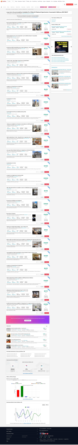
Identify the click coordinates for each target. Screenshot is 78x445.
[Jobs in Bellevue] (62, 47)
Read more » (62, 73)
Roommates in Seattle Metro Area (23, 9)
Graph (44, 404)
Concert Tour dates (25, 435)
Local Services (40, 1)
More (63, 1)
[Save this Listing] (37, 32)
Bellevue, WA (24, 13)
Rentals (24, 1)
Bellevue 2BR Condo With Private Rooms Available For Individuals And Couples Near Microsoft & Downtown (23, 239)
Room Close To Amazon (10, 213)
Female (18, 27)
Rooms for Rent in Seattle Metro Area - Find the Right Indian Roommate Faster (62, 76)
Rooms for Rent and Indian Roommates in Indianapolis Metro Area (62, 83)
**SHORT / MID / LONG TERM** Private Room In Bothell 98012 (17, 60)
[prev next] (61, 47)
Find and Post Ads (9, 429)
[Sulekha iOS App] (41, 437)
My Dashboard (36, 17)
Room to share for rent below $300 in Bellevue (58, 57)
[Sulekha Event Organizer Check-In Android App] (48, 437)
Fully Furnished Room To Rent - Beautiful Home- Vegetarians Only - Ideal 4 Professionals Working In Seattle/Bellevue (23, 137)
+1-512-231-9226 (48, 428)
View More (42, 32)
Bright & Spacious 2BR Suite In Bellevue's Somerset (59, 26)
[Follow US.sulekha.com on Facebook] (40, 433)
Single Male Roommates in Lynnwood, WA (12, 356)
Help (7, 441)
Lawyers (44, 1)
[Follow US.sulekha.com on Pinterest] (47, 433)
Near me (4, 7)
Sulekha (3, 1)
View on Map (32, 13)
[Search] (13, 1)
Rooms (8, 7)
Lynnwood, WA (15, 176)
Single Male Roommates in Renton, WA (39, 355)
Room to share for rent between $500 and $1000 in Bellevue (60, 60)
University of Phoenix (26, 329)
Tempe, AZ (16, 329)
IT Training (27, 1)
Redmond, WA (23, 48)
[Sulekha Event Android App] (44, 437)
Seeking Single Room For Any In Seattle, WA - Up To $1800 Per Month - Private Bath (21, 35)
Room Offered (9, 27)
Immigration (48, 1)
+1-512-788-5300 (43, 428)
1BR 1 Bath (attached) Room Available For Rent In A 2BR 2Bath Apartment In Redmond (22, 187)
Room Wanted (9, 40)
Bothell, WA (19, 74)
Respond (46, 32)
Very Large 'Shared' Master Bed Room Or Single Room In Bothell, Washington (20, 150)
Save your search (27, 320)
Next (46, 326)
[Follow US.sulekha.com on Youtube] (45, 433)
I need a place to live (43, 7)
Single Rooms (12, 7)
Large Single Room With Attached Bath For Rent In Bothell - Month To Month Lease (21, 252)
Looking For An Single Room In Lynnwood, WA (14, 175)
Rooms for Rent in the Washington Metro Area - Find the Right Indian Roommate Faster (62, 69)
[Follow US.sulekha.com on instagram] (42, 433)
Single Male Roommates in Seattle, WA (25, 355)
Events (16, 1)
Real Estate (60, 1)
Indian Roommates (8, 9)
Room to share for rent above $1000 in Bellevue (58, 61)
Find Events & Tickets (9, 433)
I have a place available (52, 7)
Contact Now (69, 29)
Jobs (30, 1)
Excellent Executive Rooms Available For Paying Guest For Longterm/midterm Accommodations (23, 303)
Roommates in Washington (14, 9)
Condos (32, 7)
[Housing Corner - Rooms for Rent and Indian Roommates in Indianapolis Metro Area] (55, 87)
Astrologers (55, 1)
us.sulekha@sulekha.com (44, 430)
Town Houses (37, 7)
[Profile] (75, 4)
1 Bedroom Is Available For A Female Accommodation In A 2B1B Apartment (20, 124)
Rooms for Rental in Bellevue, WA (66, 36)
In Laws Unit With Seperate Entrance (16, 339)
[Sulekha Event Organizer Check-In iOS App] (49, 437)
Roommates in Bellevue (30, 9)
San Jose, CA (16, 334)
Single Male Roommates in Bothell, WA (11, 355)
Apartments (28, 7)
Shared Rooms (18, 7)
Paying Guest (23, 7)
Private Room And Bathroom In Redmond (13, 200)
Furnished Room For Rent (11, 98)
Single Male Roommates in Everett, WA (39, 356)
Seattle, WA (14, 87)
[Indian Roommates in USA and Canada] (1, 7)
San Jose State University (27, 334)
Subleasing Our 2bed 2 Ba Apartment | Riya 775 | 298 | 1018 (17, 290)
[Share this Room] (39, 32)
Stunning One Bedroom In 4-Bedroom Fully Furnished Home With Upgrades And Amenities (22, 73)
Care (34, 1)
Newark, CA (16, 340)
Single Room (13, 27)
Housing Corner (54, 67)
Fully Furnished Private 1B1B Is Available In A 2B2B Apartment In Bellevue (19, 277)
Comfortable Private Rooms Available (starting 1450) (16, 111)
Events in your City (9, 435)
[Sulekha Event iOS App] (45, 437)
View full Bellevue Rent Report (28, 373)
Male (17, 65)
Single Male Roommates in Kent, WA (25, 356)
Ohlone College (25, 340)
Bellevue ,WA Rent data (27, 423)
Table (47, 404)
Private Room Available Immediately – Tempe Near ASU (18, 328)
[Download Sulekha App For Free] (64, 4)
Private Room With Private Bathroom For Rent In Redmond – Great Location (20, 47)
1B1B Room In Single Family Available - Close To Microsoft (17, 226)
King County (28, 13)
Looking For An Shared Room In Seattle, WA (14, 86)
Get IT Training (8, 431)
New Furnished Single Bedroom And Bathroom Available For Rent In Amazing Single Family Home (23, 22)
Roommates (20, 1)
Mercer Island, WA (26, 138)
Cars (52, 1)
